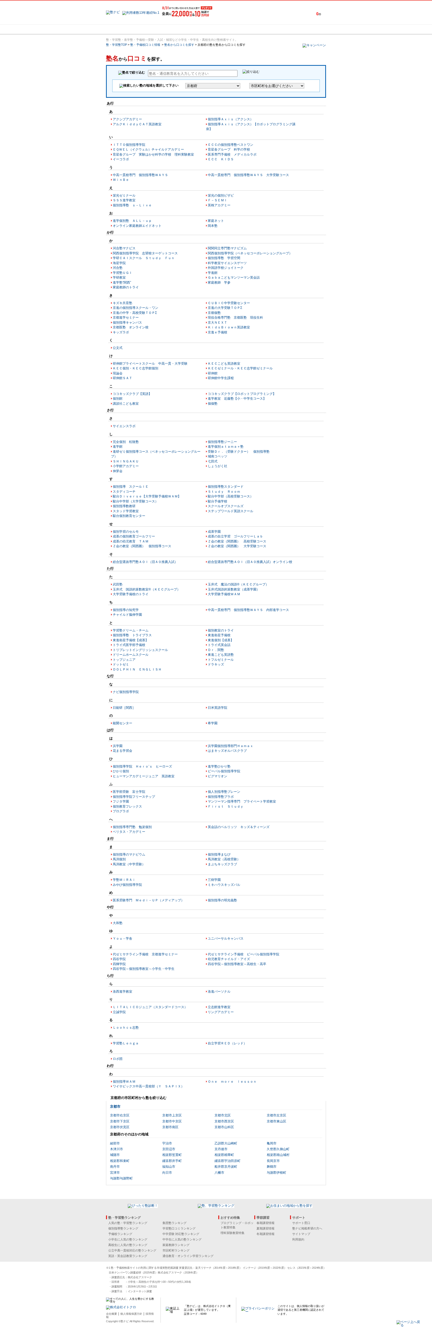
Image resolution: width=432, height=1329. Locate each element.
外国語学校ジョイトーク (226, 268)
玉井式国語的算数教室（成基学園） (234, 589)
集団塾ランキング (174, 1223)
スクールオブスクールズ (226, 506)
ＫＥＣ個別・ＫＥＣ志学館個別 (135, 368)
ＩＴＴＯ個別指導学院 (129, 145)
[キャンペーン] (306, 29)
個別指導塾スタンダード (226, 486)
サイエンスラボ (124, 426)
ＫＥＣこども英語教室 (224, 363)
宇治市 (167, 1143)
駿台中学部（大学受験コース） (135, 501)
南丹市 (115, 1166)
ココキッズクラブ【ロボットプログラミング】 (242, 394)
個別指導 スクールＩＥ (130, 486)
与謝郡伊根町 (276, 1172)
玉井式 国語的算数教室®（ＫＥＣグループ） (146, 589)
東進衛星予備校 (219, 635)
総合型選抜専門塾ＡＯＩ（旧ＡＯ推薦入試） (145, 562)
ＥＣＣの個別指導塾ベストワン (230, 145)
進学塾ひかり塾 (219, 766)
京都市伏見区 (120, 1127)
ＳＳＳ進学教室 (124, 200)
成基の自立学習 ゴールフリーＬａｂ (235, 536)
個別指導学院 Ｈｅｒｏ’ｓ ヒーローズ (142, 766)
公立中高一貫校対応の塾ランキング (132, 1250)
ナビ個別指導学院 (126, 692)
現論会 (117, 373)
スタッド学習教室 (126, 511)
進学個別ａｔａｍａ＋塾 (226, 446)
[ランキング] (197, 29)
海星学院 (119, 263)
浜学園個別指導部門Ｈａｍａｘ (230, 746)
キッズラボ (121, 332)
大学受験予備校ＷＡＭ (224, 594)
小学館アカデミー (126, 466)
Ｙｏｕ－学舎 (122, 938)
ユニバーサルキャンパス (226, 938)
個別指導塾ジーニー (222, 442)
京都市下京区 (120, 1121)
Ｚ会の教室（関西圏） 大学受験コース (237, 546)
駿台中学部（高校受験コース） (230, 496)
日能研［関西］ (124, 708)
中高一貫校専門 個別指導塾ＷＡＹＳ (140, 175)
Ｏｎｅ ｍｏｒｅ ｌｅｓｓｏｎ (232, 1081)
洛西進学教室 (122, 991)
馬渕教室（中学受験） (129, 864)
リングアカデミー (221, 1012)
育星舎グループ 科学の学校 (229, 149)
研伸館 (213, 373)
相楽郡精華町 (224, 1155)
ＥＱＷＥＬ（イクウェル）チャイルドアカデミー (148, 149)
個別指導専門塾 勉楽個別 (132, 827)
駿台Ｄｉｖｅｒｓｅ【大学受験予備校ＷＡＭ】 (147, 496)
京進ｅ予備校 (217, 332)
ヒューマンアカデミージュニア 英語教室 (143, 776)
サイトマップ (301, 1234)
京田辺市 (168, 1149)
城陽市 (115, 1155)
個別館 (117, 398)
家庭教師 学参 (219, 282)
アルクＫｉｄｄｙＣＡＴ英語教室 (137, 124)
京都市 (115, 1106)
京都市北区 (222, 1115)
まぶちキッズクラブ (222, 864)
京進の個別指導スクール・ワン (135, 308)
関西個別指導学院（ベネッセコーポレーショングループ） (250, 253)
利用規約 (298, 1239)
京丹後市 (221, 1149)
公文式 (117, 348)
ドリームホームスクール (130, 654)
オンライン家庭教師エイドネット (137, 226)
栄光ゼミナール (124, 195)
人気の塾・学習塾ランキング (127, 1223)
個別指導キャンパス (127, 322)
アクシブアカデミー (127, 119)
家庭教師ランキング (176, 1245)
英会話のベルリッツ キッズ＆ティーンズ (239, 827)
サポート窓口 (301, 1223)
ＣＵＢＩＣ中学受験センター (229, 303)
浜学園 (117, 746)
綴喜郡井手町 (172, 1161)
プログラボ (121, 811)
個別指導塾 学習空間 (224, 258)
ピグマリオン (217, 776)
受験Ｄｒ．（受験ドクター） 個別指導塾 (239, 451)
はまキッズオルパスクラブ (227, 751)
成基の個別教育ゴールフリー (134, 536)
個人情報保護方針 (131, 1313)
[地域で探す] (124, 29)
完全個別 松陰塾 (126, 442)
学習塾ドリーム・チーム (130, 630)
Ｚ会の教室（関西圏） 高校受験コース (237, 541)
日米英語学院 (217, 708)
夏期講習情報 (265, 1228)
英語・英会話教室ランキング (127, 1256)
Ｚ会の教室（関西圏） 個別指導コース (142, 546)
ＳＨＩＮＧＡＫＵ (126, 461)
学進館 (213, 273)
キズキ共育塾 (122, 303)
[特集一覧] (270, 29)
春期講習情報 (265, 1223)
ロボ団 (117, 1059)
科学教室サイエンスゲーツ (227, 263)
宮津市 (115, 1172)
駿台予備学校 (217, 501)
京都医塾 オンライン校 (130, 327)
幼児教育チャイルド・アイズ (229, 959)
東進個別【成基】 (221, 640)
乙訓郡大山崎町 (225, 1143)
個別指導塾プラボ (221, 797)
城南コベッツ (217, 456)
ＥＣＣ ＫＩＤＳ (221, 159)
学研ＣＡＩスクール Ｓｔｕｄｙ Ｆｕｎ (143, 258)
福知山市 (168, 1166)
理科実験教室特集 (232, 1233)
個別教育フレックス (127, 806)
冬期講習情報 (265, 1234)
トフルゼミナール (221, 659)
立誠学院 (119, 1012)
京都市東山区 (276, 1121)
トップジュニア (124, 659)
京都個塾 (214, 313)
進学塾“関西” (122, 282)
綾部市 (115, 1143)
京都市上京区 (172, 1115)
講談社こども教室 (126, 403)
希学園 (213, 723)
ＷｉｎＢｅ (121, 180)
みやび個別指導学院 (127, 885)
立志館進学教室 (219, 1007)
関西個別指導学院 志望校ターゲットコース (145, 253)
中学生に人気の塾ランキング (182, 1239)
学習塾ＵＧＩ (122, 273)
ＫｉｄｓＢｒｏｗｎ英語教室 (229, 327)
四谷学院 (119, 959)
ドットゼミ (121, 664)
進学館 (117, 446)
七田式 (213, 461)
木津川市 (116, 1149)
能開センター (122, 723)
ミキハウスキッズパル (224, 885)
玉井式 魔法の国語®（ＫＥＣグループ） (238, 584)
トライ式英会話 (219, 645)
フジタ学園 (121, 801)
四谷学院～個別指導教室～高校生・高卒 (237, 964)
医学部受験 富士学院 (129, 792)
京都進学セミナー (126, 317)
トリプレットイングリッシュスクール (140, 650)
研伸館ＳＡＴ (122, 378)
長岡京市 (273, 1161)
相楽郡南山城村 (278, 1155)
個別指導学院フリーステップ (134, 797)
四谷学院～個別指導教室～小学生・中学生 (143, 969)
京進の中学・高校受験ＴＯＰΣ (135, 313)
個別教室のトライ (221, 630)
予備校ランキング (120, 1234)
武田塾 (117, 584)
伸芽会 (117, 471)
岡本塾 (213, 226)
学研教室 (119, 277)
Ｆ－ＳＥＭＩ (217, 200)
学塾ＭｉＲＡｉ (124, 880)
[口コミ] (234, 29)
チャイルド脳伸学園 (127, 614)
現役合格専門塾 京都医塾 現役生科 (235, 317)
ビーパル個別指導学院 (224, 771)
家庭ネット (216, 221)
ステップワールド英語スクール (230, 511)
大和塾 (117, 923)
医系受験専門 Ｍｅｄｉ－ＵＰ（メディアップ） (148, 900)
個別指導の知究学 (126, 610)
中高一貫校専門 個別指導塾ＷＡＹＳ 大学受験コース (248, 175)
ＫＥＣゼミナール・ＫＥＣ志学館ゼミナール (240, 368)
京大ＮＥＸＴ (217, 322)
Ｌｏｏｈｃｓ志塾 (126, 1027)
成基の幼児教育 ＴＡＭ (130, 541)
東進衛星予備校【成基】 (130, 640)
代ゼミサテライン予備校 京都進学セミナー (145, 954)
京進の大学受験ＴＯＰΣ (225, 308)
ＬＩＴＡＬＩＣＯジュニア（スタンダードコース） (150, 1007)
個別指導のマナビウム (129, 854)
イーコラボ (121, 159)
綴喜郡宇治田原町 (227, 1161)
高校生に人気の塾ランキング (127, 1245)
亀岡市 (271, 1143)
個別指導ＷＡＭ (124, 1081)
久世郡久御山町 (278, 1149)
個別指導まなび (219, 854)
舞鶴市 (271, 1166)
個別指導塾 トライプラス (132, 635)
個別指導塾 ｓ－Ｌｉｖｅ (132, 205)
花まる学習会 (122, 751)
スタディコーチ (124, 491)
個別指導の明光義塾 (222, 900)
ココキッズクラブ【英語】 (132, 394)
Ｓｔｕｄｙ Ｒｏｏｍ (224, 491)
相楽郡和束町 (120, 1161)
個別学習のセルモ (126, 531)
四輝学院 (119, 964)
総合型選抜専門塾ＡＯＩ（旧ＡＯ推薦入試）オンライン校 (250, 562)
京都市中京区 (172, 1121)
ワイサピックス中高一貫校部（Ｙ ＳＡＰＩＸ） (148, 1086)
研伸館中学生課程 (221, 378)
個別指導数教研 (124, 506)
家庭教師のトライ (126, 287)
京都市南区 (170, 1127)
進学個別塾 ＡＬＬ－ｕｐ (132, 221)
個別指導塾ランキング (123, 1228)
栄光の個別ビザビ (221, 195)
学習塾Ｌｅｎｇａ (126, 1043)
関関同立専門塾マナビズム (227, 248)
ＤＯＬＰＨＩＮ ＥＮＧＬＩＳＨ (137, 669)
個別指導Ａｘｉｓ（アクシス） (230, 119)
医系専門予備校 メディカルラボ (232, 154)
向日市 (167, 1172)
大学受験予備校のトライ (130, 594)
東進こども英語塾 (221, 654)
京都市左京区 (276, 1115)
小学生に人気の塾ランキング (127, 1239)
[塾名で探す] (160, 29)
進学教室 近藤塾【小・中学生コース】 (237, 398)
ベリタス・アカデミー (129, 832)
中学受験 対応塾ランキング (180, 1234)
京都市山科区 (224, 1127)
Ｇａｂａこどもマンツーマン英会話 (234, 277)
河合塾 (117, 268)
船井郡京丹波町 (225, 1166)
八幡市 (219, 1172)
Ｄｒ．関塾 (216, 650)
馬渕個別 (119, 859)
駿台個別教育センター (129, 516)
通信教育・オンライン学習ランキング (188, 1256)
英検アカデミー (219, 205)
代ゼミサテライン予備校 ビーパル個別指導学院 (243, 954)
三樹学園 (214, 880)
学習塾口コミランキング (179, 1228)
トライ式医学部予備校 (129, 645)
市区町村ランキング (176, 1250)
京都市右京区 (120, 1115)
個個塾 (213, 403)
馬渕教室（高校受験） (224, 859)
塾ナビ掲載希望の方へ (307, 1228)
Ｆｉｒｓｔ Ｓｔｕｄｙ (226, 806)
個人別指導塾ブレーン (224, 792)
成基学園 (214, 531)
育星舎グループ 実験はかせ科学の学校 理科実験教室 (153, 154)
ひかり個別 (121, 771)
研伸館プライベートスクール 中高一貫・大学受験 (150, 363)
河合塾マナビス (124, 248)
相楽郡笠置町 (172, 1155)
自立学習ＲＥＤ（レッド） (227, 1043)
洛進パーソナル (219, 991)
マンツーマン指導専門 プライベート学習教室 (242, 801)
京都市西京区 (224, 1121)
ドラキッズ (216, 664)
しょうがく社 (217, 466)
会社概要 (111, 1313)
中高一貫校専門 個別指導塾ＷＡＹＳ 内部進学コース (248, 610)
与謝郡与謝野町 (121, 1178)
